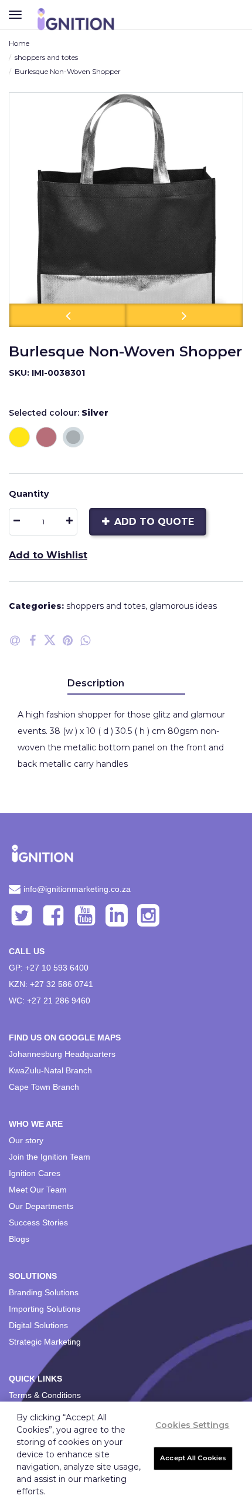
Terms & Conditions (45, 1395)
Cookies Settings (192, 1425)
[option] (126, 209)
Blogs (19, 1239)
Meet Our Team (38, 1189)
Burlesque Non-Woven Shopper (68, 71)
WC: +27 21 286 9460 (49, 1000)
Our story (26, 1140)
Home (19, 43)
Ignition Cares (34, 1173)
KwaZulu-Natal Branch (50, 1070)
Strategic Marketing (45, 1341)
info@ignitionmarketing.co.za (77, 889)
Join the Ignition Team (49, 1156)
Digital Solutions (38, 1325)
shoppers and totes (46, 57)
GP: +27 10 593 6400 (48, 967)
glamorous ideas (183, 606)
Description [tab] (95, 683)
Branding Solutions (44, 1292)
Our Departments (41, 1206)
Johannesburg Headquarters (62, 1054)
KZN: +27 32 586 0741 (51, 984)
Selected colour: (58, 412)
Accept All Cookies (193, 1458)
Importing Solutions (44, 1308)
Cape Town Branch (44, 1087)
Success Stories (38, 1222)
